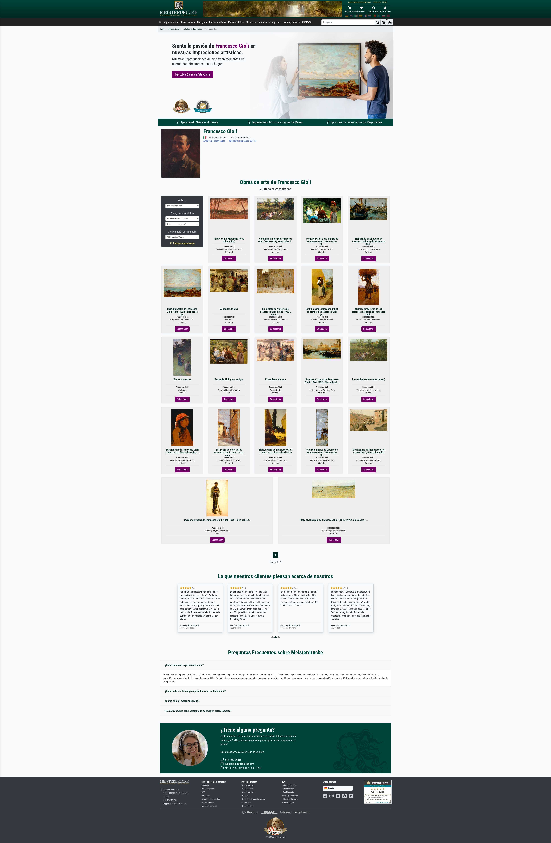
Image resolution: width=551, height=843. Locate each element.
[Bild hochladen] (390, 22)
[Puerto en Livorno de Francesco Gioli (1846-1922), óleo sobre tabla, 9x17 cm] (322, 349)
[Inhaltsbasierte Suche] (384, 22)
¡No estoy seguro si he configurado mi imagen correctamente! (198, 711)
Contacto (306, 22)
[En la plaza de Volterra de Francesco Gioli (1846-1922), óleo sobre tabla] (275, 280)
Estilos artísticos (217, 22)
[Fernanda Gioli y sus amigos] (229, 351)
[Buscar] (378, 22)
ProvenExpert (194, 625)
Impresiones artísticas (175, 22)
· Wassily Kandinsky (290, 795)
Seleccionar (229, 258)
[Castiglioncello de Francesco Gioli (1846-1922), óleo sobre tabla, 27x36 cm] (182, 282)
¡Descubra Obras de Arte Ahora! (193, 74)
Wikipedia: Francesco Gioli (241, 141)
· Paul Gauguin (288, 792)
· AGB (203, 792)
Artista (191, 22)
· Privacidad (205, 795)
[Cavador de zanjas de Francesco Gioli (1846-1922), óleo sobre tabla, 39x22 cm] (217, 498)
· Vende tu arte (247, 789)
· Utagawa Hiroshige (290, 799)
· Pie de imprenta (207, 789)
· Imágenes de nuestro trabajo (253, 799)
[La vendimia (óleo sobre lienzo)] (368, 349)
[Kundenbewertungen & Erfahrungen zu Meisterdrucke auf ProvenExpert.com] (202, 106)
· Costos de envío (248, 792)
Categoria (202, 22)
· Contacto (205, 785)
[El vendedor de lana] (275, 350)
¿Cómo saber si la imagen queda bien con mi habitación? (195, 691)
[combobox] (338, 788)
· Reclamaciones (207, 802)
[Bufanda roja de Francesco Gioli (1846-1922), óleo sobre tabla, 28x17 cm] (182, 427)
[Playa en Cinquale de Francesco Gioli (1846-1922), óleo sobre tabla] (333, 488)
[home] (160, 22)
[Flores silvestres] (182, 357)
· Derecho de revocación (210, 799)
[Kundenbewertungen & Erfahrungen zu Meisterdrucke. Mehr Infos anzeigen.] (378, 791)
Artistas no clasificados (193, 29)
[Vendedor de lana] (229, 280)
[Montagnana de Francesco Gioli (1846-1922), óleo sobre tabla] (368, 420)
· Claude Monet (288, 789)
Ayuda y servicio (291, 22)
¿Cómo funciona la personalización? (184, 665)
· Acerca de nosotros (209, 806)
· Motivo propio (247, 785)
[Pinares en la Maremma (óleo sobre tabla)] (229, 208)
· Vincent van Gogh (289, 785)
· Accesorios (246, 802)
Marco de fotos (236, 22)
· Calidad (244, 795)
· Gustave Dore (288, 802)
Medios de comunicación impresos (263, 22)
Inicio (162, 29)
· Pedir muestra (247, 806)
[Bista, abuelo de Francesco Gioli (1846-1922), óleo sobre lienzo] (275, 427)
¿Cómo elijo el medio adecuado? (182, 701)
